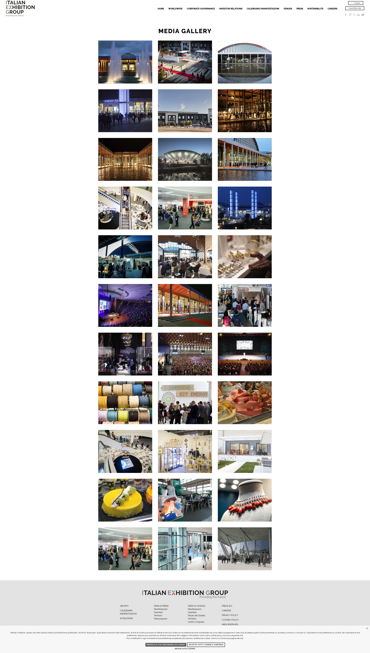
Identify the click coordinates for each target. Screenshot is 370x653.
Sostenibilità (315, 8)
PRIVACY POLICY (230, 615)
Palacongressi (160, 619)
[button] (125, 62)
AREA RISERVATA (230, 624)
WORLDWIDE (126, 618)
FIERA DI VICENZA (196, 606)
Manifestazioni (160, 609)
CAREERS (226, 610)
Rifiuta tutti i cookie (185, 649)
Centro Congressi (196, 622)
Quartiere (158, 612)
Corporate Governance (201, 8)
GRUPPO (124, 606)
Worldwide (175, 8)
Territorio (158, 615)
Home (161, 8)
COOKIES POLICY (230, 620)
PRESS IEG (227, 606)
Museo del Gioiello (196, 615)
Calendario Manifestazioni (263, 8)
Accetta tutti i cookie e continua (206, 645)
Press (299, 8)
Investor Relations (230, 8)
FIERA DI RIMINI (161, 606)
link (241, 635)
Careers (332, 8)
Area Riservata (354, 8)
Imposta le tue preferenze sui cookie (166, 645)
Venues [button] (288, 8)
